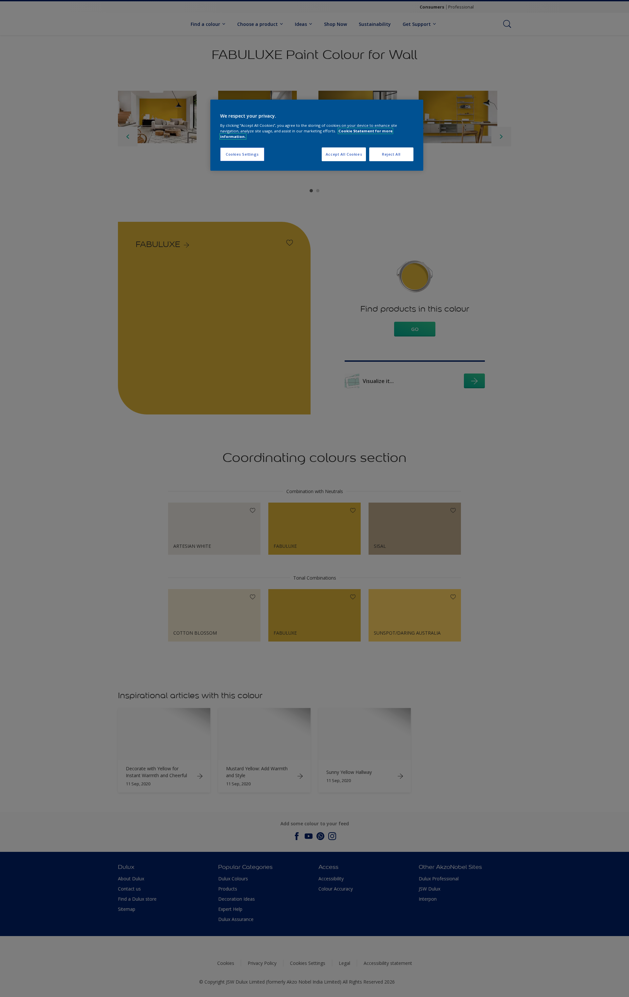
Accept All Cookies (344, 154)
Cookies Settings (242, 154)
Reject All (391, 154)
